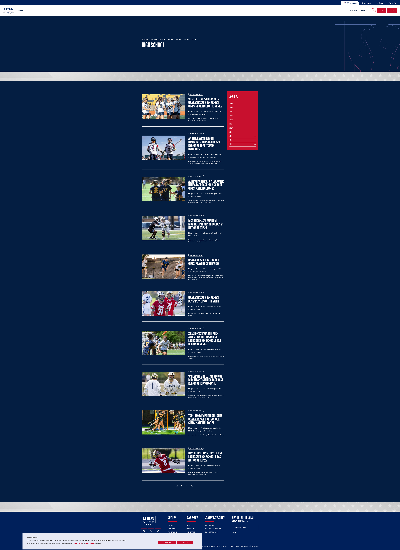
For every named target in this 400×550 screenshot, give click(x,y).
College (171, 526)
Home (146, 39)
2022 (230, 120)
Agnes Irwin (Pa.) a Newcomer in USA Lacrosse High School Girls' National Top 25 (206, 185)
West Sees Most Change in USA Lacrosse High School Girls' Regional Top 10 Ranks (205, 103)
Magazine (368, 2)
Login (392, 11)
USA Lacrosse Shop (211, 532)
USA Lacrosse (351, 2)
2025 (230, 108)
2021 (230, 124)
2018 (230, 136)
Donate (393, 2)
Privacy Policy (234, 546)
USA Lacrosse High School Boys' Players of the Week (203, 299)
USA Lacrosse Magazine (213, 529)
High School (172, 529)
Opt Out (185, 542)
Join (381, 11)
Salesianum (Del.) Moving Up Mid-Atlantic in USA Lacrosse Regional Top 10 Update (205, 380)
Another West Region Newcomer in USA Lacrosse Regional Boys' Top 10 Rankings (204, 144)
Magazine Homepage (158, 39)
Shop (381, 2)
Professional (173, 532)
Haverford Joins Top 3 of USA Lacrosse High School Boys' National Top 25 (205, 457)
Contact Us (190, 529)
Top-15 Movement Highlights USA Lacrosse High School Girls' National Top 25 (205, 419)
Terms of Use (245, 546)
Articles (170, 39)
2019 (230, 132)
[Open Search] (373, 10)
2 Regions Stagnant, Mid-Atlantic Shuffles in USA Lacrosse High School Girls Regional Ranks (204, 339)
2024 (231, 112)
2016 (230, 144)
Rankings (353, 11)
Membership (190, 532)
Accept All (167, 542)
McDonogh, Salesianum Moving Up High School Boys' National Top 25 (205, 224)
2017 (230, 140)
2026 (231, 104)
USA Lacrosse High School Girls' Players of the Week (203, 262)
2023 (230, 116)
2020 (231, 128)
